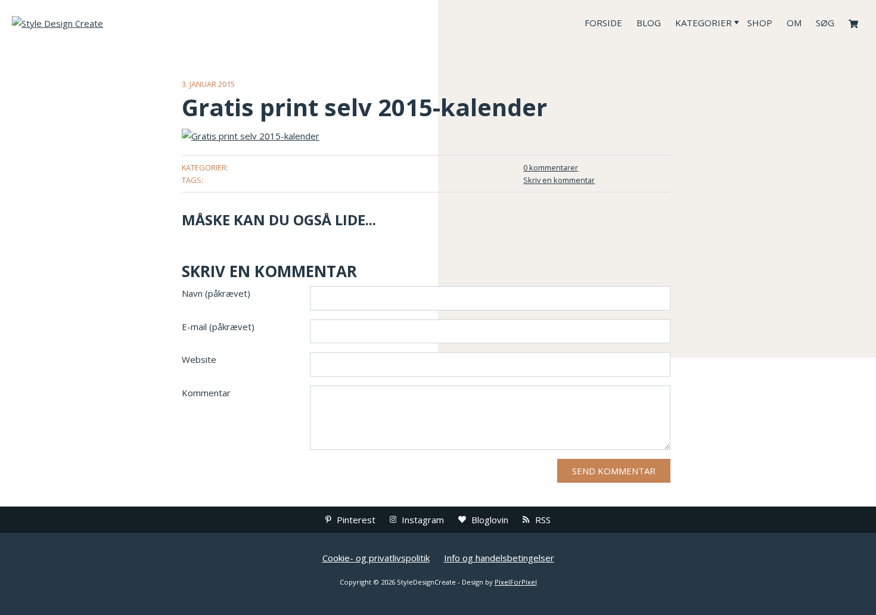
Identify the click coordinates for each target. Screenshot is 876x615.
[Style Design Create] (101, 22)
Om (794, 23)
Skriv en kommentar (559, 180)
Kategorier (703, 23)
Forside (603, 23)
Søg (825, 23)
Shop (759, 23)
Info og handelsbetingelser (499, 558)
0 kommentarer (550, 167)
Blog (648, 23)
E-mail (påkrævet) (218, 327)
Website (199, 359)
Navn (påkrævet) (216, 293)
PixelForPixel (516, 581)
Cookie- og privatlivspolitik (376, 558)
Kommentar (206, 393)
